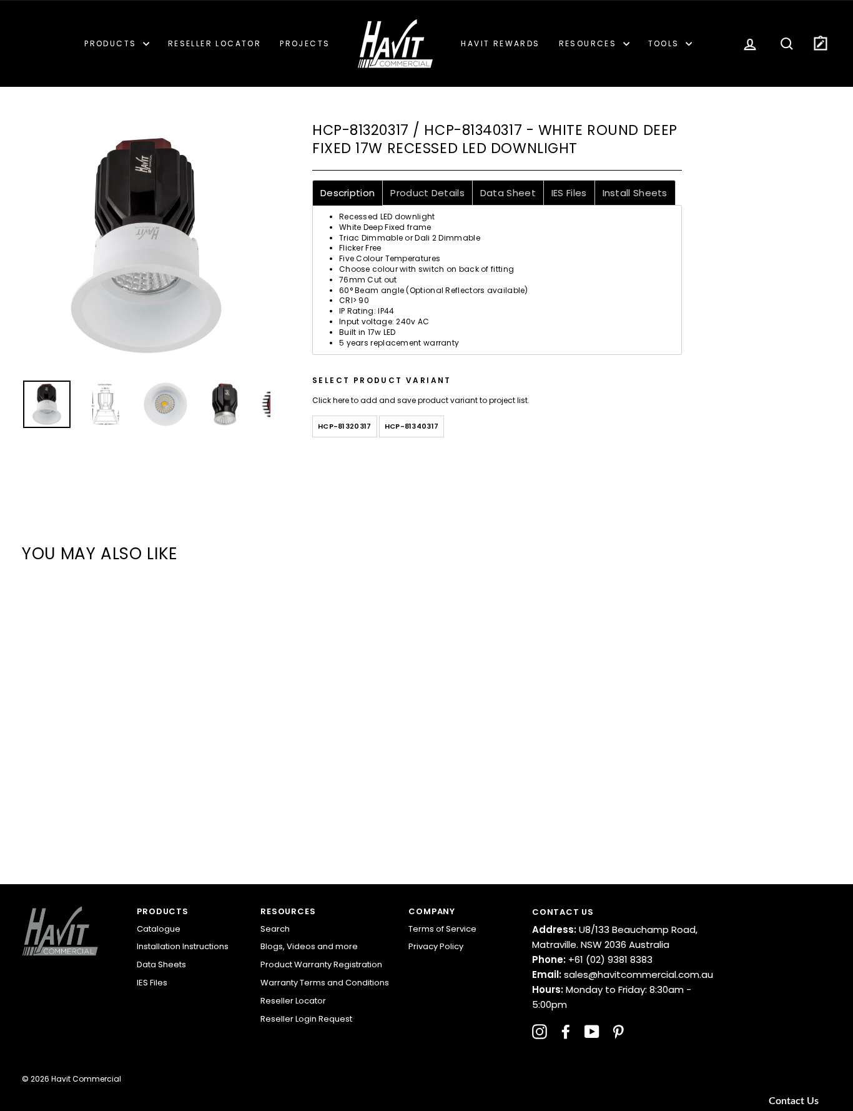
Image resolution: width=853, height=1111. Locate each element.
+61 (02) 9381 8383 (592, 959)
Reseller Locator (214, 43)
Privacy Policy (435, 946)
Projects (305, 43)
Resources (589, 43)
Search (275, 929)
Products (112, 43)
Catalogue (158, 929)
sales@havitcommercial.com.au (622, 974)
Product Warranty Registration (321, 964)
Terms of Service (442, 929)
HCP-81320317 (345, 426)
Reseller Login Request (306, 1019)
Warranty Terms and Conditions (324, 983)
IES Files (152, 983)
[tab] (347, 193)
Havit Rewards (500, 43)
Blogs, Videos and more (309, 946)
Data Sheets (161, 964)
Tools (665, 43)
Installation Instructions (183, 946)
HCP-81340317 (412, 426)
